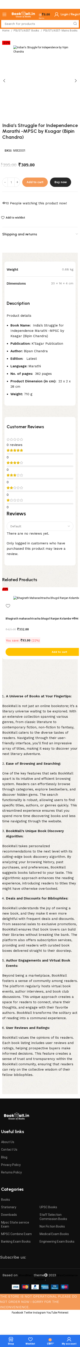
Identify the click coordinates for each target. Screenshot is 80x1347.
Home (6, 30)
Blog (4, 1157)
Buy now (60, 182)
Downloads (9, 1214)
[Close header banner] (74, 4)
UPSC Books (48, 1207)
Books (5, 1199)
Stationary (8, 1207)
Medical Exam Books (54, 1234)
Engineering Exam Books (57, 1241)
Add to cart (35, 182)
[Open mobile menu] (4, 14)
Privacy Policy (11, 1165)
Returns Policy (11, 1172)
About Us (7, 1142)
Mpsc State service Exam (15, 1224)
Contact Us (9, 1149)
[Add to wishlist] (7, 605)
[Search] (75, 24)
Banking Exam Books (16, 1241)
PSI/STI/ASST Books (27, 30)
